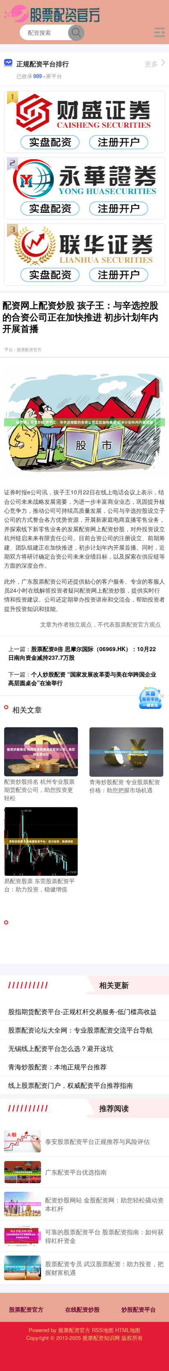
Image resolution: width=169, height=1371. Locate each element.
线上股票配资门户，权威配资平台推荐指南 (70, 1085)
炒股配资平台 (138, 1309)
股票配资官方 (26, 1309)
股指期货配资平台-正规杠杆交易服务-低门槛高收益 (82, 1011)
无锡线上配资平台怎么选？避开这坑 (60, 1048)
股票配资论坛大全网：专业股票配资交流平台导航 (80, 1030)
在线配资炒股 (82, 1309)
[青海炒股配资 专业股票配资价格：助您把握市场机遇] (126, 751)
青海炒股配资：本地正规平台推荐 (57, 1066)
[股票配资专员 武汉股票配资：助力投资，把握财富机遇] (22, 1268)
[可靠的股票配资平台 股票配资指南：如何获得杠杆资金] (22, 1236)
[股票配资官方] (52, 13)
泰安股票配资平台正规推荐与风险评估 (97, 1141)
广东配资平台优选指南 (76, 1172)
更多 (151, 63)
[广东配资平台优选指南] (22, 1172)
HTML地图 (127, 1330)
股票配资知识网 (101, 1338)
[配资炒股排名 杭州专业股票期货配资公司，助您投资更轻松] (41, 751)
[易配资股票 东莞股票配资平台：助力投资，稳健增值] (41, 841)
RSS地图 (103, 1330)
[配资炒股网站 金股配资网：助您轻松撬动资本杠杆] (22, 1204)
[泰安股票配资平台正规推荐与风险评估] (22, 1141)
